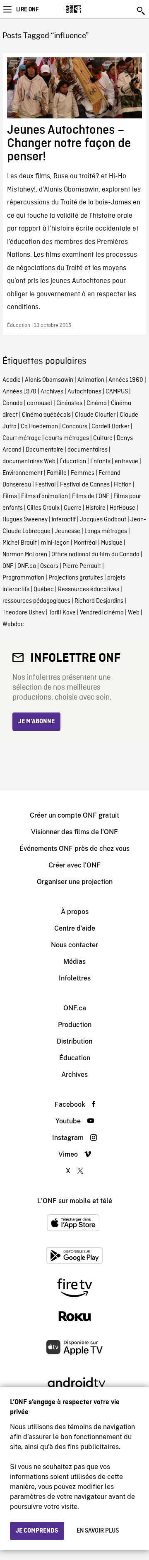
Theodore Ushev (23, 613)
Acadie (11, 380)
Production (74, 1025)
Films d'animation (44, 496)
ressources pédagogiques (36, 601)
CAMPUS (117, 392)
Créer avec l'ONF (74, 865)
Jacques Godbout (103, 520)
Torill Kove (62, 613)
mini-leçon (55, 543)
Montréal (85, 543)
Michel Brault (19, 543)
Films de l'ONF (90, 496)
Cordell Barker (110, 427)
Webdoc (13, 624)
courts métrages (67, 438)
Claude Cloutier (95, 415)
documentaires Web (28, 461)
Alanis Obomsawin (49, 380)
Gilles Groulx (43, 508)
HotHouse (122, 508)
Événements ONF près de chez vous (74, 848)
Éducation (73, 461)
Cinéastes (69, 403)
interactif (64, 520)
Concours (74, 427)
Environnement (22, 473)
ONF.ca (26, 566)
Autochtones (84, 392)
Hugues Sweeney (25, 520)
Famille (57, 473)
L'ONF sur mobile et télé (74, 1201)
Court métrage (21, 438)
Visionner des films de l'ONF (74, 832)
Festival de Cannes (85, 485)
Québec (44, 589)
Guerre (73, 508)
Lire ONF (27, 9)
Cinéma (97, 403)
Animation (90, 380)
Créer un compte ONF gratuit (74, 815)
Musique (112, 543)
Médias (74, 961)
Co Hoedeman (39, 427)
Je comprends (37, 1531)
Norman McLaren (24, 554)
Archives (52, 392)
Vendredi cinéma (102, 613)
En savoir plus (98, 1531)
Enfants (100, 461)
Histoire (96, 508)
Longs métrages (105, 531)
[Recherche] (141, 11)
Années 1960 (125, 380)
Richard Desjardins (98, 601)
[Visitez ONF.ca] (88, 9)
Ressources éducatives (88, 589)
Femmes (82, 473)
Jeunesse (67, 531)
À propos (75, 912)
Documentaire (44, 450)
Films (9, 496)
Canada (12, 403)
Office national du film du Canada (95, 554)
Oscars (49, 566)
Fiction (123, 485)
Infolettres (75, 978)
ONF (7, 566)
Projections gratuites (75, 578)
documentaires (87, 450)
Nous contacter (74, 945)
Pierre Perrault (81, 566)
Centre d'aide (74, 928)
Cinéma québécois (46, 415)
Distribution (74, 1041)
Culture (103, 438)
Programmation (23, 578)
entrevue (126, 461)
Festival (45, 485)
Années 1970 (19, 392)
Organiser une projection (75, 882)
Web (133, 613)
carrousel (39, 403)
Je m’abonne (36, 721)
